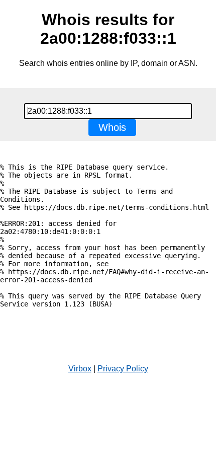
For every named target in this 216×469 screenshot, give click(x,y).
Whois (112, 127)
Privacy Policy (122, 368)
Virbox (79, 368)
